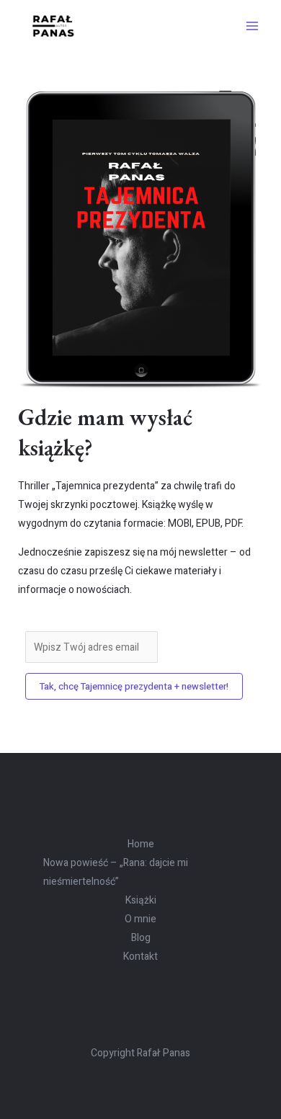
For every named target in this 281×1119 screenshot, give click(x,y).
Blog (141, 937)
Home (141, 844)
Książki (140, 900)
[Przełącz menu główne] (252, 26)
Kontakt (140, 956)
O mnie (140, 919)
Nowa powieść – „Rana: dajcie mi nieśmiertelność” (115, 872)
